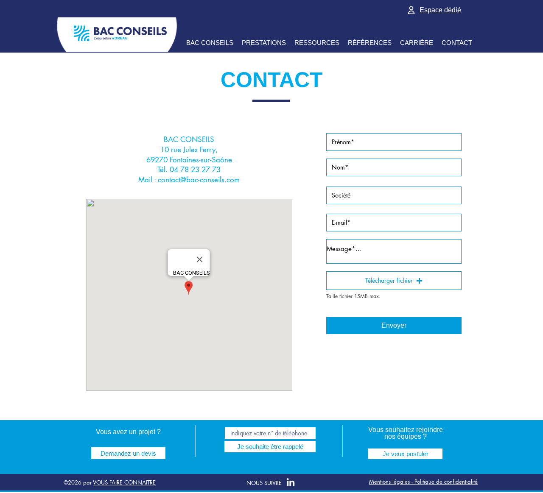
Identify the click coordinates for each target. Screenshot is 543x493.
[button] (394, 280)
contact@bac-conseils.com (199, 179)
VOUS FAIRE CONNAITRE (124, 482)
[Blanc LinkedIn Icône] (290, 481)
